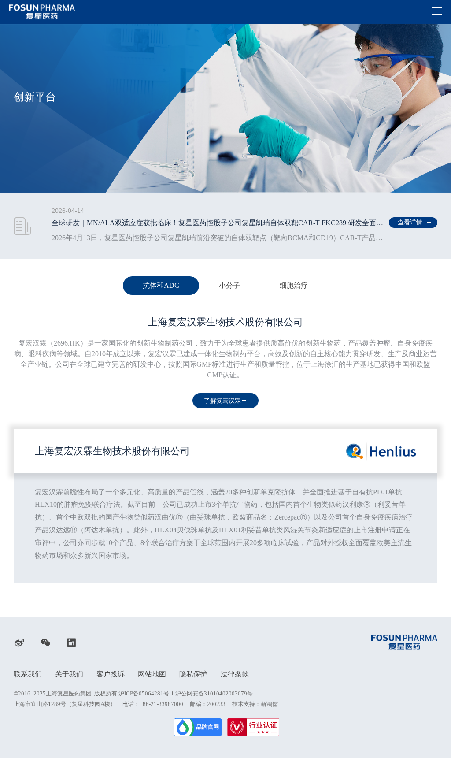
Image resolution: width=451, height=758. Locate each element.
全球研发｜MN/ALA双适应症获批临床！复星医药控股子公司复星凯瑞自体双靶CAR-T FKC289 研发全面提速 (221, 223)
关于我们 (69, 674)
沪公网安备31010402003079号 (214, 693)
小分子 (229, 285)
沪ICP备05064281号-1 (146, 693)
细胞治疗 (294, 285)
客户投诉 (110, 674)
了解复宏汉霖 (222, 401)
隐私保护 (193, 674)
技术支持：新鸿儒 (255, 704)
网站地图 (152, 674)
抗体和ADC (161, 285)
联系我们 (28, 674)
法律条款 (235, 674)
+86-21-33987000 (161, 704)
